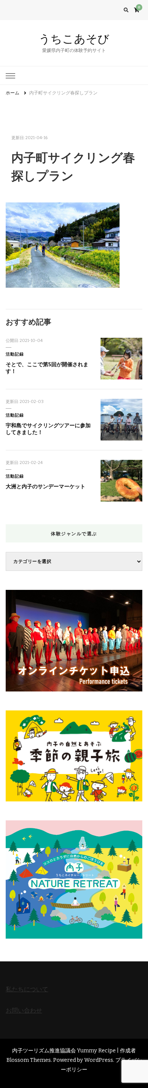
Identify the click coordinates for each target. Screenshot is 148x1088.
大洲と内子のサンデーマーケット (45, 486)
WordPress (98, 1060)
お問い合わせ (24, 1010)
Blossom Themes (28, 1060)
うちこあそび (74, 38)
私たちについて (27, 989)
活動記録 (15, 354)
